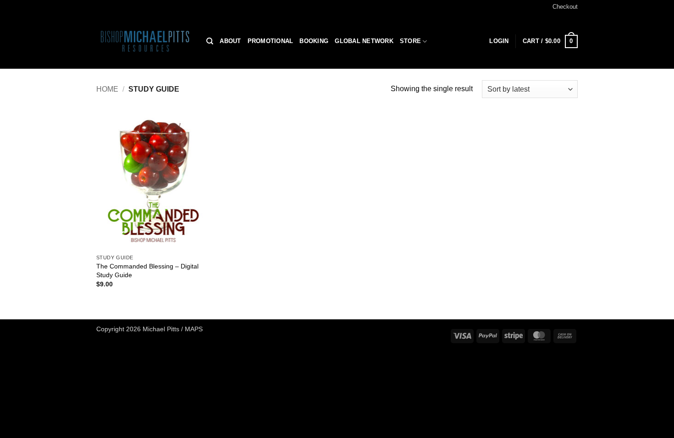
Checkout (565, 6)
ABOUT (230, 41)
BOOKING (313, 41)
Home (107, 89)
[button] (550, 42)
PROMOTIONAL (270, 41)
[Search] (209, 41)
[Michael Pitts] (144, 41)
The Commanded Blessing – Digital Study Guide (147, 271)
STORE (410, 41)
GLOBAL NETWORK (364, 41)
